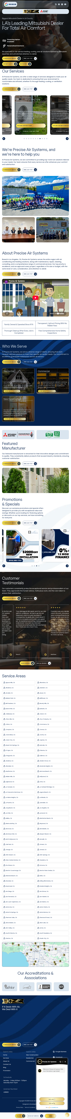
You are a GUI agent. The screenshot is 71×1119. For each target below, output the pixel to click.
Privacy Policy (19, 1107)
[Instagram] (59, 4)
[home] (31, 11)
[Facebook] (56, 4)
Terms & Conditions (30, 1107)
